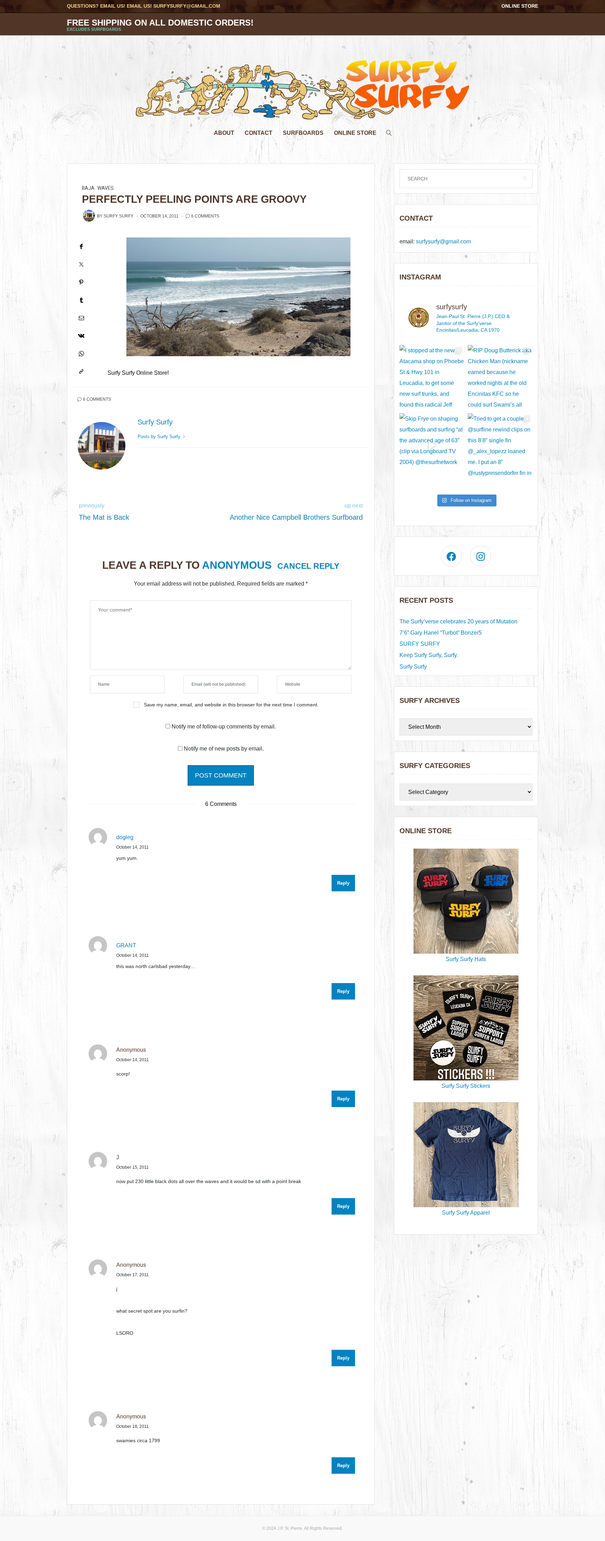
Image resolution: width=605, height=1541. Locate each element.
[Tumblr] (81, 300)
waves (105, 188)
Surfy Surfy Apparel (466, 1213)
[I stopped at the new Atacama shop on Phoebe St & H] (431, 377)
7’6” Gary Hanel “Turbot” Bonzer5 (440, 633)
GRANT (126, 945)
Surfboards (303, 133)
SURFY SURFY (419, 644)
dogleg (124, 837)
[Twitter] (81, 264)
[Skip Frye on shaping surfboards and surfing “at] (431, 445)
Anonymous (237, 565)
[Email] (81, 318)
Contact (258, 133)
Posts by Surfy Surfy (160, 436)
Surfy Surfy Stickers (465, 1086)
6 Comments (205, 216)
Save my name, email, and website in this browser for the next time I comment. (231, 704)
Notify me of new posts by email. (224, 749)
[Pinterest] (81, 282)
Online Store (519, 6)
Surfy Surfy (118, 216)
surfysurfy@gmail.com (186, 6)
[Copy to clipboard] (81, 371)
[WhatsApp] (81, 353)
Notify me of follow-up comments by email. (224, 727)
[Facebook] (81, 246)
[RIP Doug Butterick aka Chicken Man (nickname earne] (500, 377)
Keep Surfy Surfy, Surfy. (428, 655)
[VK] (81, 336)
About (224, 133)
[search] (389, 131)
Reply (343, 883)
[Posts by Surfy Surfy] (89, 216)
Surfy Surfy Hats (466, 959)
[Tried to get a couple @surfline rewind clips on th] (500, 445)
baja (88, 188)
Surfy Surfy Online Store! (138, 373)
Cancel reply (308, 566)
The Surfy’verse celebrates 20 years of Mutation (458, 621)
